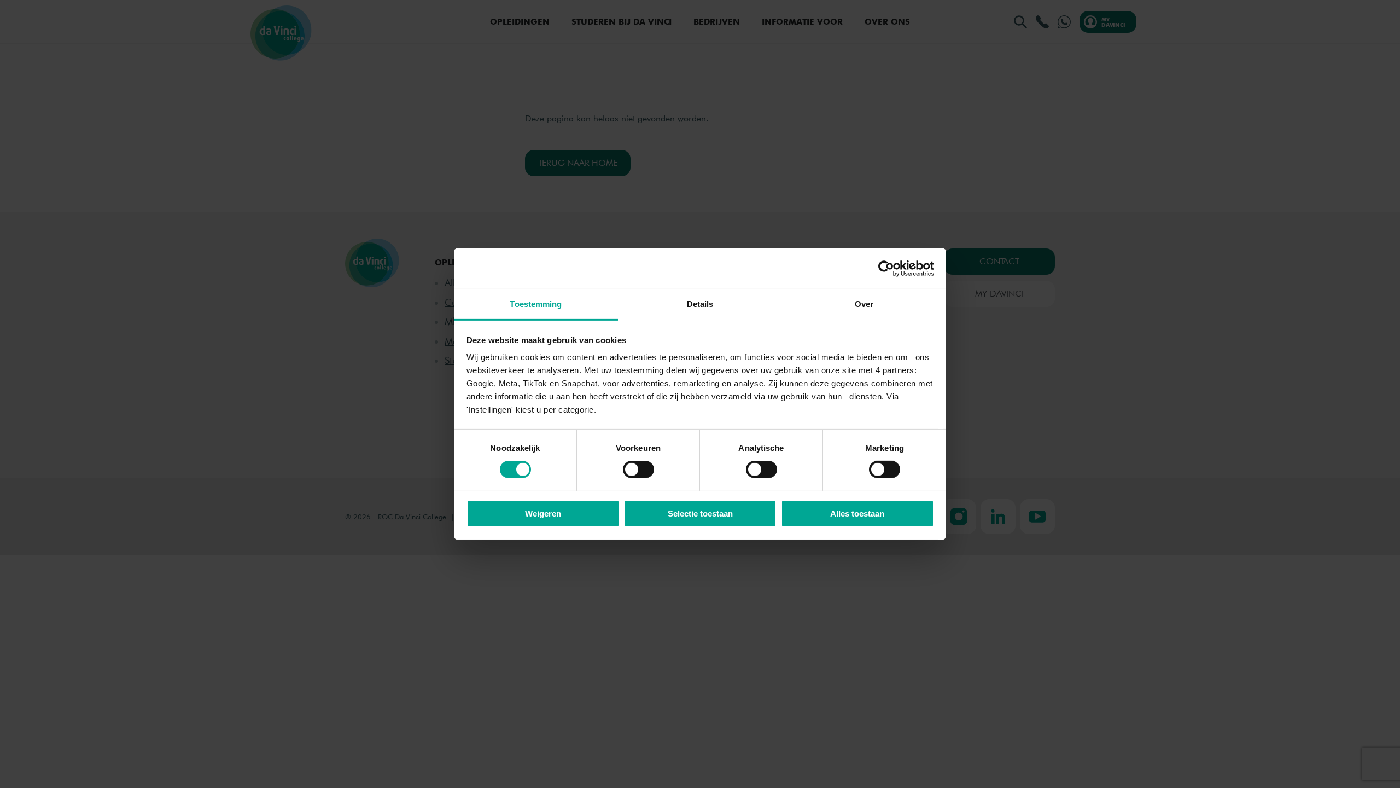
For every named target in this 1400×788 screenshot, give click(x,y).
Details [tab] (700, 304)
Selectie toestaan (700, 513)
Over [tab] (864, 304)
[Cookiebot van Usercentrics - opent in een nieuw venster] (886, 268)
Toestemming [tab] (536, 304)
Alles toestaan (857, 513)
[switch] (638, 469)
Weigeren (543, 513)
